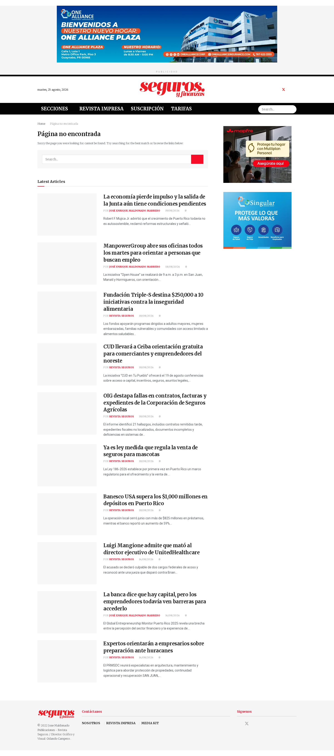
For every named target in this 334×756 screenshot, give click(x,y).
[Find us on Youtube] (289, 89)
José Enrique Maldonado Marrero (134, 210)
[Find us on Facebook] (277, 89)
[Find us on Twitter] (283, 89)
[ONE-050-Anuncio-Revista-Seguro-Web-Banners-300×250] (257, 220)
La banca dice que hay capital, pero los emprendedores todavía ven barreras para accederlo (154, 601)
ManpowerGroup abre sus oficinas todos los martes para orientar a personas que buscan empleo (153, 253)
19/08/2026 (172, 210)
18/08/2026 (172, 266)
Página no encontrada (64, 123)
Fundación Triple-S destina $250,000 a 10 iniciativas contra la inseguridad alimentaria (153, 302)
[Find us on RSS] (295, 89)
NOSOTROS (91, 723)
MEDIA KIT (150, 723)
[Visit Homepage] (172, 89)
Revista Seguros (121, 315)
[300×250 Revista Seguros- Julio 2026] (257, 154)
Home (41, 123)
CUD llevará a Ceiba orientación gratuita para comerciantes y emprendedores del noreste (153, 353)
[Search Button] (292, 109)
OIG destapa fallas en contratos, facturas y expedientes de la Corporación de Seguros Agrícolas (154, 403)
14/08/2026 (145, 559)
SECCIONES (54, 109)
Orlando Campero (58, 738)
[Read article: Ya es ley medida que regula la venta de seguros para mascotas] (67, 465)
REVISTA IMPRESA (120, 723)
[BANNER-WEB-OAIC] (167, 33)
